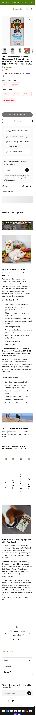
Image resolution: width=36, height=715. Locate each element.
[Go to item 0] (5, 51)
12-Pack (27, 94)
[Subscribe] (27, 170)
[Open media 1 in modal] (29, 19)
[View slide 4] (21, 639)
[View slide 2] (16, 639)
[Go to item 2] (12, 51)
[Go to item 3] (20, 51)
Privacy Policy (17, 178)
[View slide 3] (18, 639)
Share (6, 186)
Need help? (29, 186)
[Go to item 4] (27, 51)
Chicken (15, 84)
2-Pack (6, 94)
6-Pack (16, 94)
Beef (5, 84)
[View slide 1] (14, 639)
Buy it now (17, 121)
